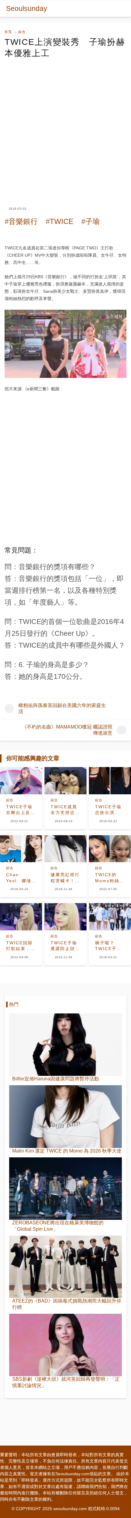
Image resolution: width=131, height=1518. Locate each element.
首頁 (8, 32)
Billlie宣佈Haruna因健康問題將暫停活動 (55, 1078)
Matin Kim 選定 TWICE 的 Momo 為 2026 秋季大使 (67, 1150)
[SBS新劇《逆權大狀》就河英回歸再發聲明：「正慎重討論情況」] (65, 1345)
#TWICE (59, 221)
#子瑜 (90, 221)
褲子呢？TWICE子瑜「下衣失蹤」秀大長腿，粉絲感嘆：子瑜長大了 (109, 946)
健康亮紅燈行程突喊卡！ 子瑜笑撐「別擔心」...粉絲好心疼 (65, 878)
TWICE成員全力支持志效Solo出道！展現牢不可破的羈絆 (65, 810)
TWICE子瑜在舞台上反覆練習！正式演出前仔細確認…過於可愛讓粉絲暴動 (20, 810)
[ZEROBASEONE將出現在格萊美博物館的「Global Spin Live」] (65, 1188)
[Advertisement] (65, 127)
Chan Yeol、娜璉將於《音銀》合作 (20, 878)
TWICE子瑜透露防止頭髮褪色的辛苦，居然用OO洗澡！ (65, 946)
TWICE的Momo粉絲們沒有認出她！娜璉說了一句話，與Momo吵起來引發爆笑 (109, 878)
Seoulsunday (26, 8)
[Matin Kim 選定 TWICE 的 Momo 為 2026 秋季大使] (65, 1116)
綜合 (22, 32)
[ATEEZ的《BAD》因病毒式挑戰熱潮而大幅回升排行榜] (65, 1267)
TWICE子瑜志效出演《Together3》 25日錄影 (110, 810)
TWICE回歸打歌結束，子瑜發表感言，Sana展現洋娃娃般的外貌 (20, 946)
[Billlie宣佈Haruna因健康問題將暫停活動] (65, 1044)
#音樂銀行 (21, 221)
